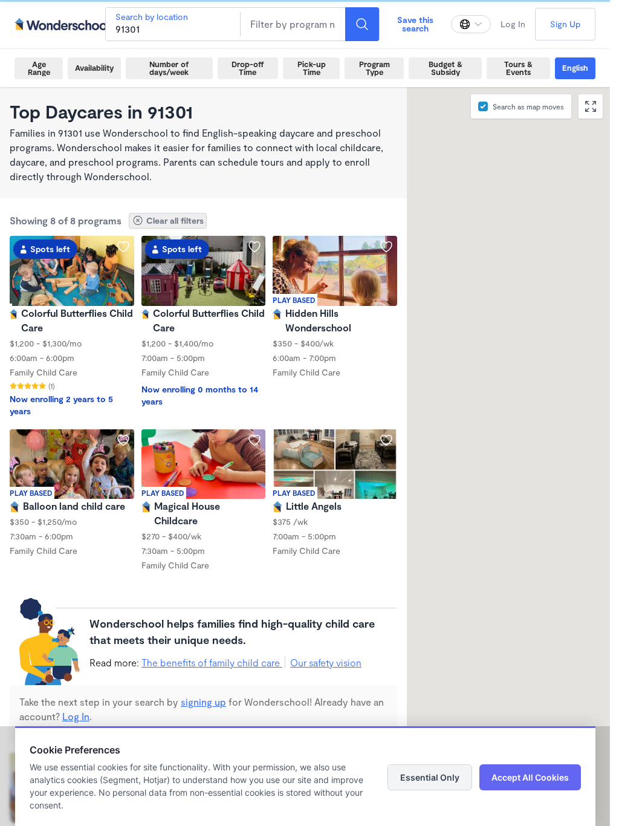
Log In (513, 24)
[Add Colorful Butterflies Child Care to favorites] (123, 246)
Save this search (415, 24)
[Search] (362, 24)
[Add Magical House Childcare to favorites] (254, 440)
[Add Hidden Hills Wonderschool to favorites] (386, 246)
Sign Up (565, 24)
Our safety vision (325, 662)
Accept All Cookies (530, 777)
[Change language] (471, 24)
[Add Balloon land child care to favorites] (123, 440)
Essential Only (429, 777)
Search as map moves (528, 106)
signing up (203, 701)
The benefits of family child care (211, 662)
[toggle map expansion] (590, 106)
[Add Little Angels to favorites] (386, 440)
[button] (539, 474)
